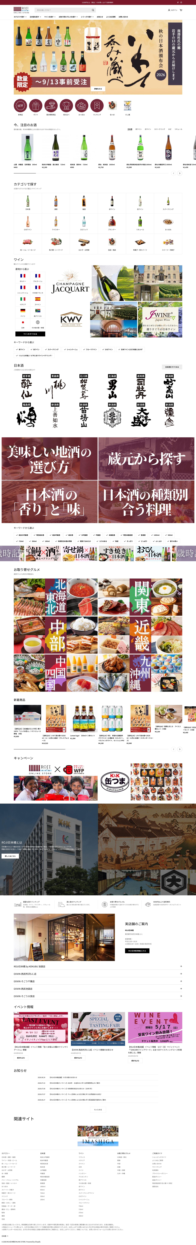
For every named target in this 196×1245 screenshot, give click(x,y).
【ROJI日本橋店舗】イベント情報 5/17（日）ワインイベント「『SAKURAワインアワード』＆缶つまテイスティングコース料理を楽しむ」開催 (155, 1050)
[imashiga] (98, 1136)
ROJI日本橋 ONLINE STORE (16, 1242)
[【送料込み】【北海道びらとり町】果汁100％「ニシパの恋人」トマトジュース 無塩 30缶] (27, 715)
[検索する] (93, 10)
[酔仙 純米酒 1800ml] (112, 147)
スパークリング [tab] (159, 129)
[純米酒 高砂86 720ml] (84, 147)
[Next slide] (105, 93)
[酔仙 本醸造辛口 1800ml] (168, 147)
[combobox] (65, 10)
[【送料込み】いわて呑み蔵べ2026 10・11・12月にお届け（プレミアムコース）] (55, 718)
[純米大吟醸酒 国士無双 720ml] (55, 147)
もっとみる (98, 1110)
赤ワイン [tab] (138, 129)
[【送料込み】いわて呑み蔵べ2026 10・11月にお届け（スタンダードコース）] (140, 718)
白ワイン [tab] (148, 129)
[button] (93, 92)
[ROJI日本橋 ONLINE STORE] (115, 283)
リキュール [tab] (178, 129)
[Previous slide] (91, 93)
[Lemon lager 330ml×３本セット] (84, 718)
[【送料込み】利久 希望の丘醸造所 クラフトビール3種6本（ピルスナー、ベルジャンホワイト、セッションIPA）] (112, 718)
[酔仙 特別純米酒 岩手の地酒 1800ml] (140, 147)
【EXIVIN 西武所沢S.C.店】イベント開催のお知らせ (92, 1049)
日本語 (4, 1236)
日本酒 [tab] (130, 129)
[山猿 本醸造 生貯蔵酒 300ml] (27, 147)
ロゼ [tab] (169, 129)
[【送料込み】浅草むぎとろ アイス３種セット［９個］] (168, 714)
